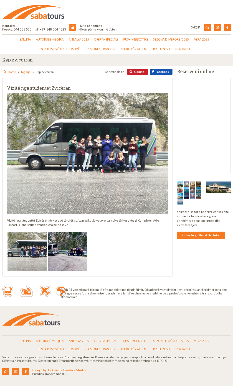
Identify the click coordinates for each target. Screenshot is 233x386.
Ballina (25, 39)
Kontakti (182, 49)
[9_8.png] (198, 190)
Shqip (195, 27)
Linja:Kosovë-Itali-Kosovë (59, 49)
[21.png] (180, 202)
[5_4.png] (198, 184)
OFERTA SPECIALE (106, 39)
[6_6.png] (180, 190)
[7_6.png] (186, 190)
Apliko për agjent (134, 49)
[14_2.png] (198, 196)
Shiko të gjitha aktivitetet (201, 235)
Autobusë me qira (50, 39)
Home (12, 72)
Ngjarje (25, 72)
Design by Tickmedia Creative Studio (59, 370)
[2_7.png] (180, 184)
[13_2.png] (192, 196)
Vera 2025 (201, 39)
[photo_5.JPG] (67, 251)
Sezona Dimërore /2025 (171, 39)
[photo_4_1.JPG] (27, 251)
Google (139, 72)
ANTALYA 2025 (79, 39)
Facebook (162, 72)
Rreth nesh (161, 49)
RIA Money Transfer (100, 49)
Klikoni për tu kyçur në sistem (98, 29)
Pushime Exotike (135, 39)
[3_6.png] (186, 184)
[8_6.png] (192, 190)
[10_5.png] (180, 196)
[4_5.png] (192, 184)
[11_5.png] (186, 196)
